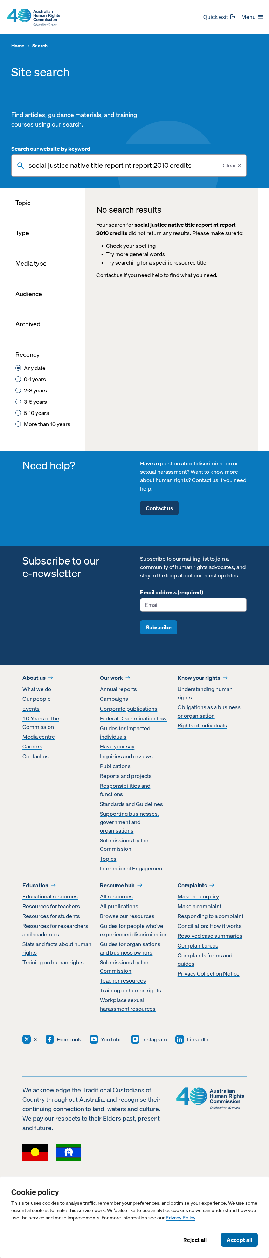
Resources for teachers (51, 906)
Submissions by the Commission (124, 844)
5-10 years (36, 413)
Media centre (38, 736)
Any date (35, 368)
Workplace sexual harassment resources (128, 1004)
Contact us (109, 275)
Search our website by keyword (50, 148)
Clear (229, 165)
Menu (248, 17)
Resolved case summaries (210, 935)
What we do (36, 689)
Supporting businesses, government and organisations (129, 822)
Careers (32, 746)
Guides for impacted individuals (125, 732)
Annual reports (118, 689)
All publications (119, 906)
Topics (108, 858)
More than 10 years (47, 424)
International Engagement (132, 868)
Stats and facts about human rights (56, 948)
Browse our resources (127, 916)
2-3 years (35, 390)
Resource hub (117, 885)
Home (18, 45)
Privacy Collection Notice (209, 973)
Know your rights (199, 678)
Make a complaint (199, 906)
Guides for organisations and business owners (130, 948)
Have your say (117, 746)
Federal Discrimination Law (133, 718)
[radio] (18, 368)
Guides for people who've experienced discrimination (134, 930)
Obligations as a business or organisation (209, 711)
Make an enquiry (198, 896)
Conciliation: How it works (210, 926)
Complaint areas (198, 945)
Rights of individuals (202, 725)
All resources (116, 896)
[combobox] (129, 165)
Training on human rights (53, 962)
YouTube (112, 1039)
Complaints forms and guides (205, 959)
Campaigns (114, 699)
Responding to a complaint (210, 916)
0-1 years (35, 379)
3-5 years (35, 401)
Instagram (154, 1039)
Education (35, 885)
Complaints (192, 885)
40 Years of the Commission (40, 722)
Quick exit (215, 17)
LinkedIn (197, 1039)
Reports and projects (126, 776)
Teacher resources (123, 980)
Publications (115, 766)
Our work (111, 678)
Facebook (69, 1039)
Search (40, 45)
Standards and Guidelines (131, 804)
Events (31, 708)
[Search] (20, 166)
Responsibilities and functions (125, 789)
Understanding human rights (205, 693)
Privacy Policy (180, 1218)
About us (34, 678)
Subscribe (159, 627)
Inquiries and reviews (126, 756)
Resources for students (51, 916)
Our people (36, 699)
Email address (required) (171, 592)
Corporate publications (128, 708)
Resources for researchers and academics (55, 930)
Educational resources (50, 896)
